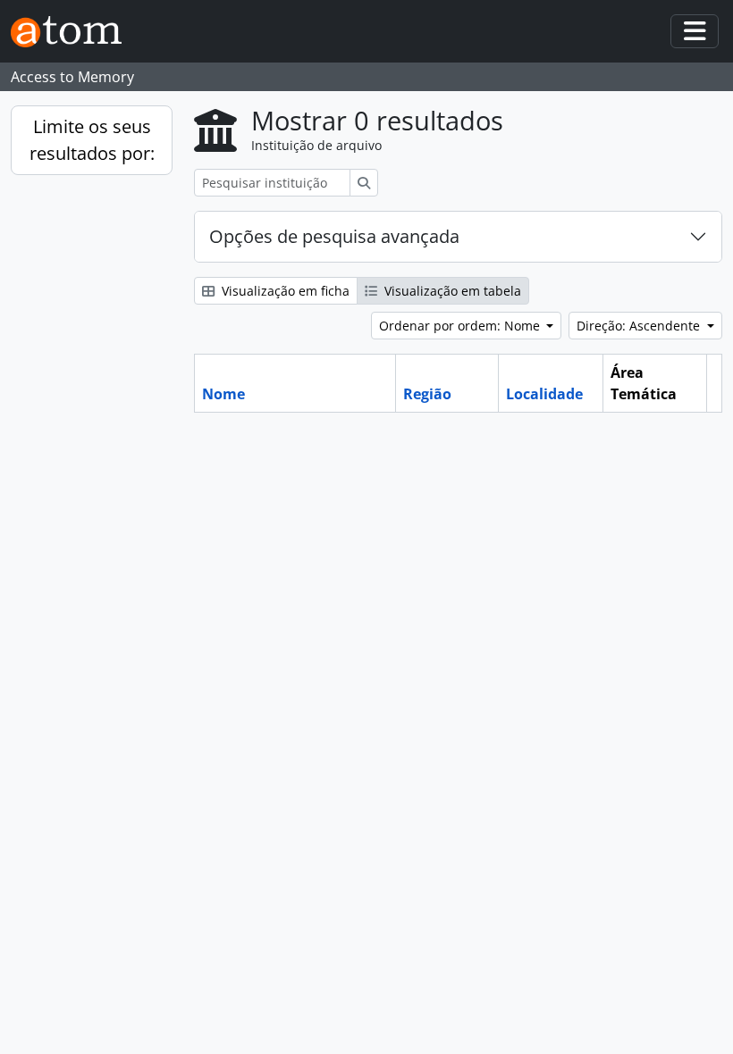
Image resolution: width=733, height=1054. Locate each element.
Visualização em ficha (284, 290)
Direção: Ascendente (640, 325)
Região (427, 394)
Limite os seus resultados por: (92, 139)
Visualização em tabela (451, 290)
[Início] (73, 31)
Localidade (544, 394)
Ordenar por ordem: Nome (461, 325)
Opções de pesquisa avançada (334, 236)
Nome (223, 394)
